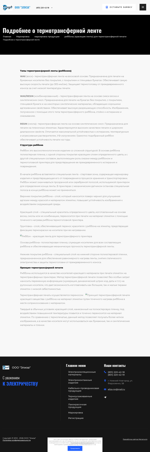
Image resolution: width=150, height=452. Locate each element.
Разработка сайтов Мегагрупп (135, 439)
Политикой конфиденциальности (82, 443)
